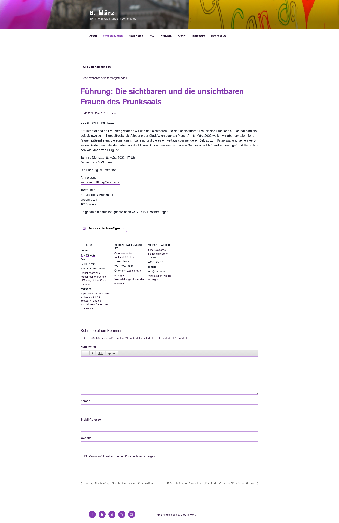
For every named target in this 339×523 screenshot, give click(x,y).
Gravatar (94, 456)
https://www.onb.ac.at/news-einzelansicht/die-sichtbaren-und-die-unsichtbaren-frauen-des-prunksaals (95, 300)
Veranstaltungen (113, 35)
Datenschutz (218, 35)
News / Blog (136, 35)
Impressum (198, 35)
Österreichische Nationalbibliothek (124, 255)
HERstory (86, 280)
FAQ (151, 35)
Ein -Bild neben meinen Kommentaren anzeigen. (120, 456)
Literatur (85, 284)
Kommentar (89, 346)
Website (86, 438)
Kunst (103, 280)
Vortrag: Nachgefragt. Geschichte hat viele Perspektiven (119, 483)
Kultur (95, 280)
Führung (102, 276)
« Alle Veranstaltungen (96, 67)
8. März (102, 12)
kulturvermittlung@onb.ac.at (100, 182)
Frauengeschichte (91, 273)
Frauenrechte (88, 276)
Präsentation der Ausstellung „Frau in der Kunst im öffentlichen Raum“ (211, 483)
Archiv (182, 35)
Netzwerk (166, 35)
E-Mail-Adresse (92, 419)
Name (85, 401)
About (93, 35)
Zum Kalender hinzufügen (104, 228)
